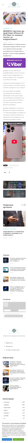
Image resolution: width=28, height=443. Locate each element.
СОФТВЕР (14, 415)
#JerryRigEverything (14, 165)
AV (14, 418)
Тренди (18, 182)
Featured (13, 228)
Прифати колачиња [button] (18, 439)
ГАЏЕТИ (14, 410)
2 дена (11, 293)
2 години (5, 42)
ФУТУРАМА (11, 191)
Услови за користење (13, 350)
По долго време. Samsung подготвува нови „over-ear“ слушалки (17, 379)
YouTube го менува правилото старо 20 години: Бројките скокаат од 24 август (17, 363)
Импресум (9, 346)
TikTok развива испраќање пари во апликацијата (15, 387)
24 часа (11, 282)
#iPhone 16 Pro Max (8, 167)
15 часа (11, 263)
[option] (14, 224)
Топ (11, 28)
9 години (5, 237)
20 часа (11, 272)
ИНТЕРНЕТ (14, 413)
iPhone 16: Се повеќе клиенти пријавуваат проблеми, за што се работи (16, 186)
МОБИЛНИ (6, 28)
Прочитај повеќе (7, 439)
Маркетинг (9, 343)
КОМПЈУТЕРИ (14, 407)
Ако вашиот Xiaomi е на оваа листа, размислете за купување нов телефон (17, 371)
